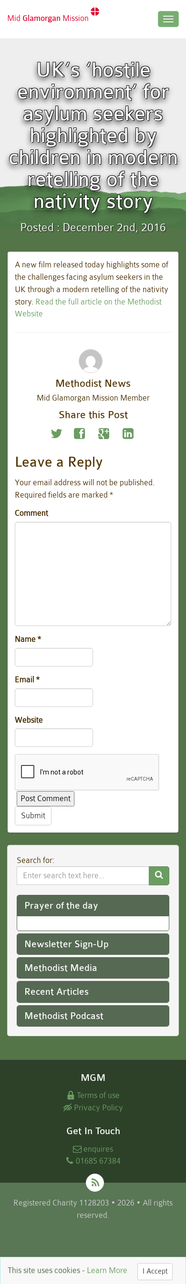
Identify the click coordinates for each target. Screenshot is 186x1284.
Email (27, 679)
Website (29, 720)
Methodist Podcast (63, 1015)
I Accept (155, 1271)
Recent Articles (56, 991)
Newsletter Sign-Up (66, 944)
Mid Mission (49, 18)
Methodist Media (60, 967)
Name (28, 639)
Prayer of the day (61, 905)
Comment (31, 513)
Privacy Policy (97, 1107)
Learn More (107, 1270)
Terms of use (97, 1095)
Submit (33, 815)
